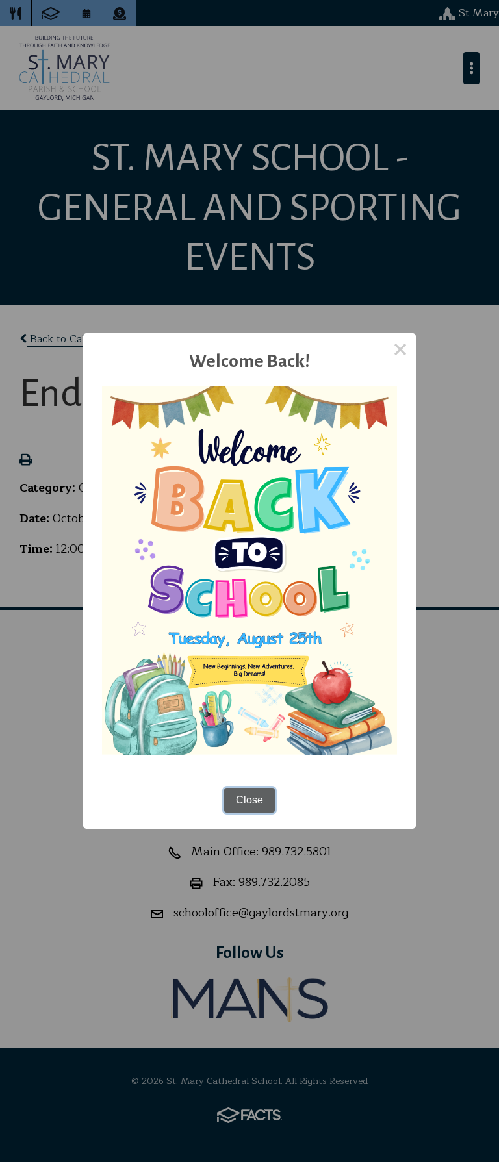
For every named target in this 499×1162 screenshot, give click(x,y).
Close (249, 799)
